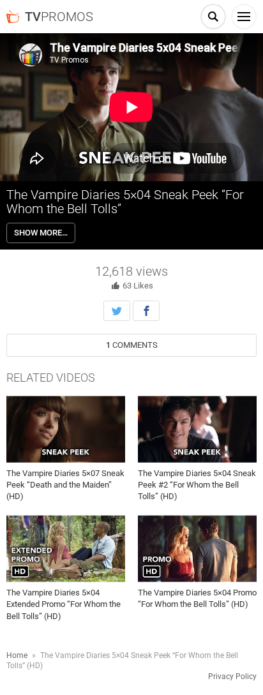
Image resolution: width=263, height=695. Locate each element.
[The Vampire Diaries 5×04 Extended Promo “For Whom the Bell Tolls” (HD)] (65, 549)
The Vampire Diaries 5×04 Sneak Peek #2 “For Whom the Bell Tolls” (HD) (197, 484)
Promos (59, 16)
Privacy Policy (232, 676)
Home (16, 655)
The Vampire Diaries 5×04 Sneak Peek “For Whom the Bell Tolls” (125, 201)
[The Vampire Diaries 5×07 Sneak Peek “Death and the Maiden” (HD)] (65, 429)
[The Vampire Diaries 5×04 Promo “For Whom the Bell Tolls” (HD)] (197, 549)
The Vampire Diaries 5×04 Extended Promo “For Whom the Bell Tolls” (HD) (63, 604)
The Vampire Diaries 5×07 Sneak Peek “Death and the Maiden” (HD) (65, 484)
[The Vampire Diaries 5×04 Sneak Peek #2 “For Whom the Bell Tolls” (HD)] (197, 429)
